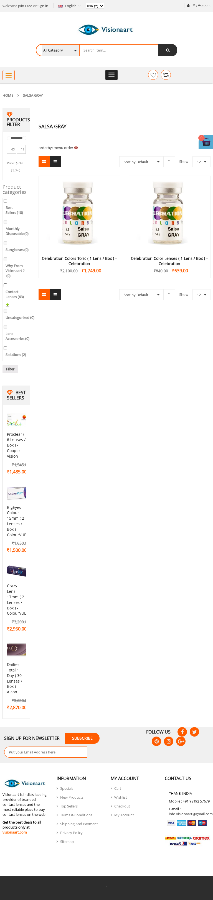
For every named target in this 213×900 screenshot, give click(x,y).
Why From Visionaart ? (15, 270)
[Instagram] (168, 741)
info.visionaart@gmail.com (191, 813)
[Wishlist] (153, 75)
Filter (10, 368)
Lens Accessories (17, 336)
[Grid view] (44, 161)
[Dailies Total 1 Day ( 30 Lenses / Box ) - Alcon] (18, 650)
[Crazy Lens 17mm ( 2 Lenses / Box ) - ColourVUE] (18, 572)
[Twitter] (194, 732)
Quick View (79, 202)
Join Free (25, 5)
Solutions (16, 354)
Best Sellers (14, 210)
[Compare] (166, 75)
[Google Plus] (181, 741)
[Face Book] (182, 732)
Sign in (42, 5)
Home (7, 95)
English (70, 5)
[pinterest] (156, 741)
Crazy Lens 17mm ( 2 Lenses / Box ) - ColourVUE (16, 599)
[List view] (55, 161)
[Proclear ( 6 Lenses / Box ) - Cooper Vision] (18, 420)
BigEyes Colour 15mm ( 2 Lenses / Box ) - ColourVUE (16, 521)
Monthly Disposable (17, 231)
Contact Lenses (15, 294)
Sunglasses (17, 249)
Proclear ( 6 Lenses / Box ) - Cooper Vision (16, 445)
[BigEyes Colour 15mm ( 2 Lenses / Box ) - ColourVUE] (18, 493)
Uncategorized (20, 317)
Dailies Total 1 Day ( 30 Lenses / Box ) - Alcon (14, 678)
